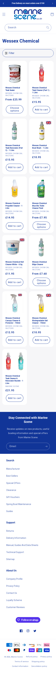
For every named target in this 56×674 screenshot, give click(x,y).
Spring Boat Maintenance (18, 504)
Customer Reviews (15, 607)
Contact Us (11, 593)
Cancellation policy (39, 666)
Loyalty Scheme (14, 600)
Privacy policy (46, 657)
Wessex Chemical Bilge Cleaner (39, 263)
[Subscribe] (46, 446)
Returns (10, 531)
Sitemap (10, 559)
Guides (9, 511)
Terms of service (22, 662)
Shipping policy (38, 662)
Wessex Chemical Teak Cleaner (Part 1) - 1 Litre (41, 90)
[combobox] (28, 27)
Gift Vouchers (13, 497)
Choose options (14, 109)
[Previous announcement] (3, 3)
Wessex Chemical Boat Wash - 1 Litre (40, 146)
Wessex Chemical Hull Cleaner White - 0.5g (14, 263)
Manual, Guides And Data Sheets (22, 545)
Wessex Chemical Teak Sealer (12, 89)
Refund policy (31, 657)
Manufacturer (13, 469)
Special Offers (13, 483)
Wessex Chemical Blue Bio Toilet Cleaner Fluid (39, 205)
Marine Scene (17, 657)
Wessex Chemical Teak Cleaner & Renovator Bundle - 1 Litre (14, 379)
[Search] (47, 27)
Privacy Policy (13, 586)
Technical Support (15, 552)
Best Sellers (12, 476)
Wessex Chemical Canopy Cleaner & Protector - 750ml (12, 320)
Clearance (11, 490)
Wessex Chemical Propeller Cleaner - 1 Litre (13, 205)
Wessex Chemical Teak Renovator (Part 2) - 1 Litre (14, 147)
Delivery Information (16, 538)
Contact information (20, 666)
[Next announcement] (52, 3)
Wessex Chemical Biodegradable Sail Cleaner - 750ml (40, 320)
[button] (3, 14)
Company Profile (14, 579)
